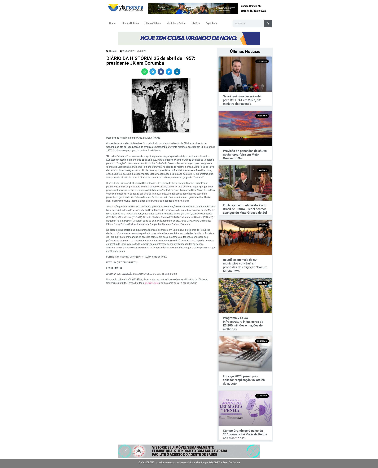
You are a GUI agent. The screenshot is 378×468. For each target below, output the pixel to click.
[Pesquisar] (268, 23)
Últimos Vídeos (153, 23)
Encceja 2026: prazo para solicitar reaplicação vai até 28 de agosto (244, 379)
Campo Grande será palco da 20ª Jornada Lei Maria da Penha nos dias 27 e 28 (245, 434)
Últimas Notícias (130, 23)
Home (112, 23)
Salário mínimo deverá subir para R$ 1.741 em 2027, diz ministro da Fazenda (242, 100)
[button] (144, 71)
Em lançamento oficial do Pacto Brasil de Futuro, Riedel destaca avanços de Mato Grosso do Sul (245, 209)
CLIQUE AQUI (152, 283)
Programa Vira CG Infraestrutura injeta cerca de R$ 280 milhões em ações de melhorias (243, 323)
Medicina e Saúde (176, 23)
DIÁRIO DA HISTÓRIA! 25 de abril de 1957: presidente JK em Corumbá (150, 60)
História (196, 23)
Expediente (211, 23)
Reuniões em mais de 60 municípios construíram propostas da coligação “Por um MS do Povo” (245, 265)
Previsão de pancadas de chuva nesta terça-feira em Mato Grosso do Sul (245, 154)
